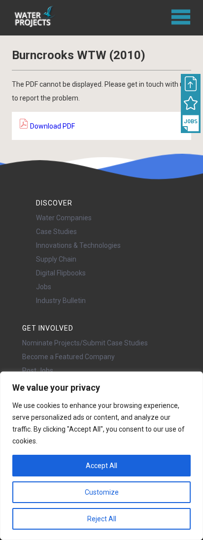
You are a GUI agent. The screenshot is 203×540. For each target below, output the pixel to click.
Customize (102, 492)
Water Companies (64, 218)
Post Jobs (37, 370)
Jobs (43, 287)
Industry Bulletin (61, 300)
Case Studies (56, 232)
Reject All (101, 519)
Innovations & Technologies (78, 245)
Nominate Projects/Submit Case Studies (85, 343)
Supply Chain (56, 259)
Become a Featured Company (68, 357)
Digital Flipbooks (61, 273)
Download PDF (52, 126)
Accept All (101, 466)
